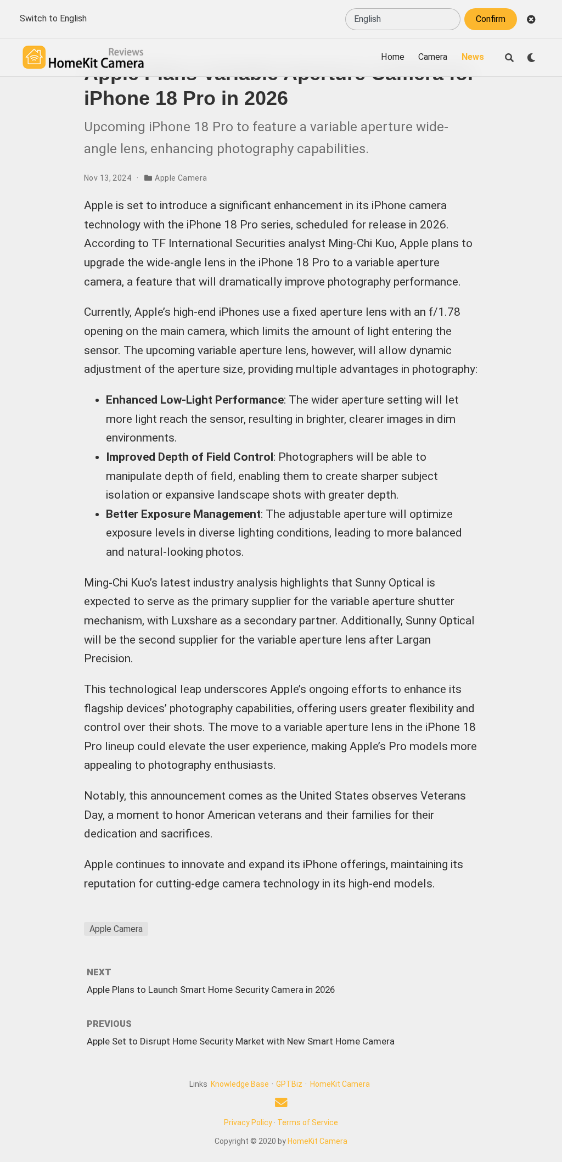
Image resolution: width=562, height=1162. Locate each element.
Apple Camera (181, 178)
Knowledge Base (240, 1084)
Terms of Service (307, 1122)
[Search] (509, 58)
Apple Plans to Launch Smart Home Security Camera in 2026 (211, 989)
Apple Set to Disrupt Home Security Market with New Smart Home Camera (241, 1041)
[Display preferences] (531, 58)
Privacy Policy (248, 1122)
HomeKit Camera (340, 1084)
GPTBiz (289, 1084)
